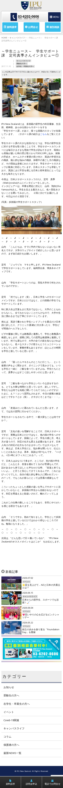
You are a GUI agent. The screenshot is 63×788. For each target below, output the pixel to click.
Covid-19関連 (11, 720)
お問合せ (32, 27)
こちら (43, 134)
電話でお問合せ (52, 783)
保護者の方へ (11, 744)
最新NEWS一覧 (12, 753)
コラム (7, 736)
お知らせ (9, 687)
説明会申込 (31, 783)
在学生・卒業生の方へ (25, 66)
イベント (9, 712)
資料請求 (11, 27)
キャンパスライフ (23, 61)
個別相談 (54, 27)
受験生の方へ (21, 63)
